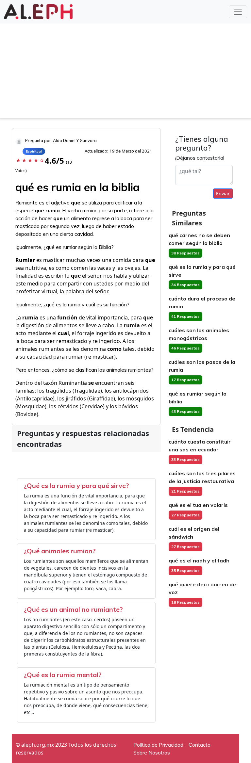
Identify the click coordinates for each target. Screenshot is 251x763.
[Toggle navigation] (238, 11)
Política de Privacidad (158, 744)
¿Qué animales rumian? (60, 551)
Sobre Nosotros (151, 752)
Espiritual (34, 151)
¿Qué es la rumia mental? (63, 675)
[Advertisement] (125, 72)
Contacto (199, 744)
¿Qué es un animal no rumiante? (73, 609)
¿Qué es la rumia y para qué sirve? (76, 485)
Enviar (223, 193)
